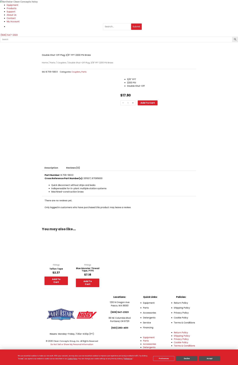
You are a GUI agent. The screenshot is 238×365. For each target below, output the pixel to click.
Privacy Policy (181, 312)
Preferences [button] (128, 359)
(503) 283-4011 (119, 327)
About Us (11, 14)
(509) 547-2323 (120, 312)
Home (45, 62)
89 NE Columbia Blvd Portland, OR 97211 (120, 319)
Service (147, 322)
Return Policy (181, 302)
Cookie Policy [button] (72, 359)
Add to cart (147, 102)
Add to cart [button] (56, 281)
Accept (210, 359)
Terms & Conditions (184, 322)
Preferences (164, 359)
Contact (11, 18)
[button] (150, 334)
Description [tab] (51, 167)
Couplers (61, 62)
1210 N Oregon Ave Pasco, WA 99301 (119, 304)
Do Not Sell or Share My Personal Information (72, 344)
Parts (52, 62)
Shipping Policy (182, 307)
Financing (148, 327)
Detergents (149, 317)
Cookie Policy (181, 317)
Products (11, 8)
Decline (187, 359)
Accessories (149, 312)
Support (11, 11)
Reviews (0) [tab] (73, 167)
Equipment (12, 5)
